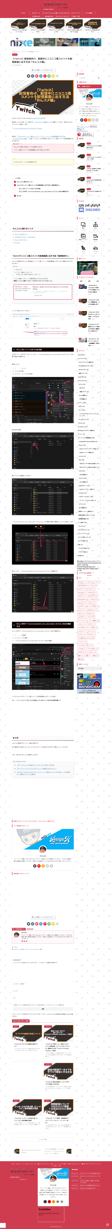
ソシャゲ (81, 631)
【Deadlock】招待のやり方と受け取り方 (92, 30)
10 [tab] (64, 35)
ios (94, 585)
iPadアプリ (92, 592)
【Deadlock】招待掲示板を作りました (56, 30)
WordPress (92, 610)
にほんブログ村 (82, 131)
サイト (14, 998)
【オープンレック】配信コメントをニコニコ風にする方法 (35, 765)
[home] (51, 866)
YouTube (90, 613)
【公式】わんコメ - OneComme (25, 237)
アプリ (91, 617)
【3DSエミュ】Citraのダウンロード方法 (19, 30)
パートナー (82, 641)
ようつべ (81, 617)
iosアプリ (82, 589)
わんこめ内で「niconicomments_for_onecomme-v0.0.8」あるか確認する (44, 191)
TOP (24, 13)
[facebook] (32, 76)
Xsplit (81, 613)
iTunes (94, 599)
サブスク (91, 624)
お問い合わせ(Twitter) (37, 17)
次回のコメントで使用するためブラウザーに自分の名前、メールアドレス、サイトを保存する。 (39, 1005)
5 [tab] (55, 35)
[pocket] (36, 76)
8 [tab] (60, 35)
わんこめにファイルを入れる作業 (30, 189)
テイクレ (81, 634)
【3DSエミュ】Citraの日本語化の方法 (90, 1173)
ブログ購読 (89, 13)
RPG (96, 606)
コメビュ (81, 624)
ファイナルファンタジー (85, 645)
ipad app (82, 592)
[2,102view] (58, 1041)
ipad (92, 589)
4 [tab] (54, 35)
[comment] (53, 76)
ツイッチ (26, 949)
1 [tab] (49, 35)
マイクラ (81, 648)
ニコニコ (32, 949)
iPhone (81, 596)
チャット (91, 631)
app (90, 582)
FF (98, 582)
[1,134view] (58, 1078)
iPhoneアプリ (92, 596)
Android (81, 582)
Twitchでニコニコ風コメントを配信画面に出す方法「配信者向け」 (39, 185)
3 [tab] (52, 35)
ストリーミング (83, 627)
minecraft (82, 603)
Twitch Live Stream (50, 13)
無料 (95, 656)
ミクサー (92, 652)
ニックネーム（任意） (19, 984)
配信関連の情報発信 (14, 1177)
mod (80, 606)
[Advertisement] (43, 213)
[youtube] (39, 866)
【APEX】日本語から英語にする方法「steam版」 (37, 30)
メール (15, 991)
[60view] (27, 1041)
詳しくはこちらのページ (86, 274)
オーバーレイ (82, 620)
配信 (41, 949)
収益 (88, 656)
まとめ (19, 196)
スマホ (94, 627)
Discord (17, 243)
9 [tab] (62, 35)
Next (99, 26)
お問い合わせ (50, 16)
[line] (49, 76)
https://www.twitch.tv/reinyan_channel (28, 128)
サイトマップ (76, 13)
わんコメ (37, 949)
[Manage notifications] (107, 1224)
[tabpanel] (19, 26)
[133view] (58, 1115)
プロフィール (37, 13)
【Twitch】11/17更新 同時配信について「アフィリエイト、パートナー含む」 (57, 1120)
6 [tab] (57, 35)
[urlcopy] (57, 76)
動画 (80, 656)
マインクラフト (93, 648)
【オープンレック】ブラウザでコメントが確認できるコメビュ (36, 769)
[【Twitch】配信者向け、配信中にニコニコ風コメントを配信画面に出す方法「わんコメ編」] (40, 76)
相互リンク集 (76, 16)
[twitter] (28, 76)
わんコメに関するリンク (25, 182)
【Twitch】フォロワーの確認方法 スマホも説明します (94, 302)
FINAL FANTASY (83, 585)
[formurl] (47, 866)
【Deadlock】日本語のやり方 (74, 30)
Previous (12, 26)
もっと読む (44, 1139)
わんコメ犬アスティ (21, 240)
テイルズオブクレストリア (86, 638)
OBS (88, 606)
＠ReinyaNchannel (36, 118)
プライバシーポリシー (63, 16)
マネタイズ (82, 652)
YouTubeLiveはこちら (63, 13)
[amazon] (43, 866)
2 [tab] (50, 35)
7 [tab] (59, 35)
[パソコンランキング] (85, 135)
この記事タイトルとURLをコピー (44, 70)
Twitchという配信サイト (43, 122)
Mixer (92, 603)
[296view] (27, 1115)
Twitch (15, 947)
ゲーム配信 (21, 949)
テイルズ (91, 634)
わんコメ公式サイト (21, 234)
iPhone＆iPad (83, 599)
